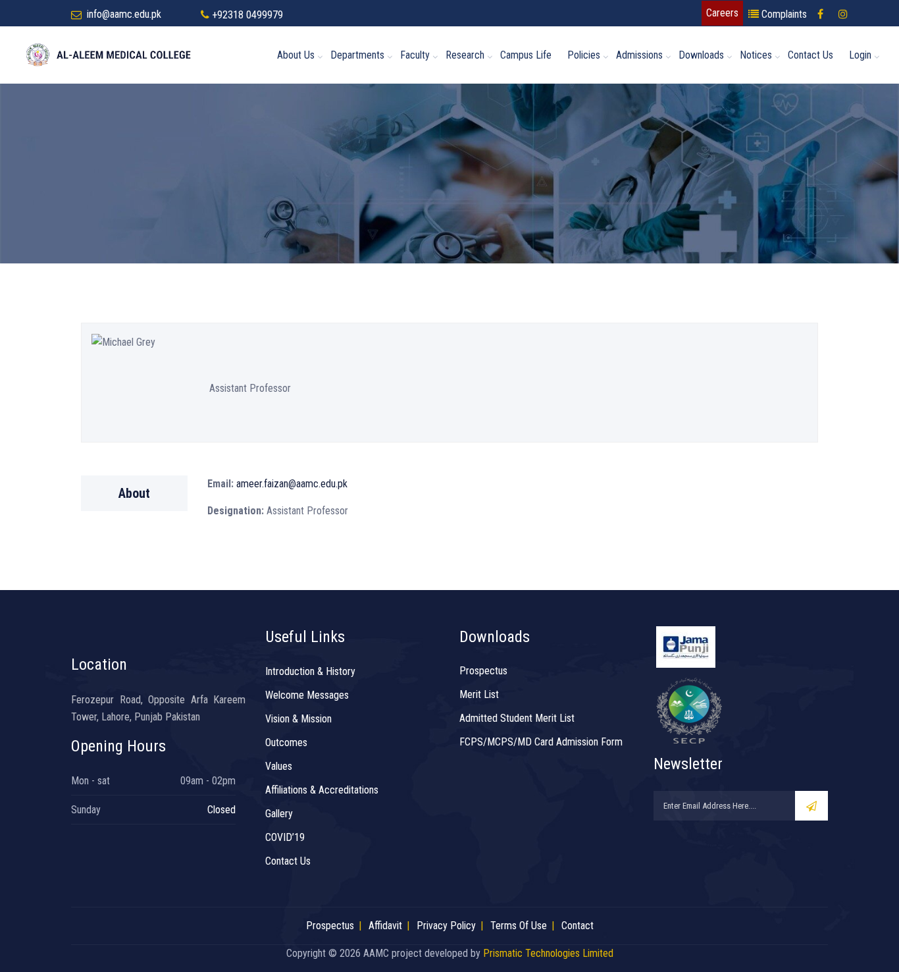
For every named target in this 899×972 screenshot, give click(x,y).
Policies (583, 55)
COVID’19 (285, 837)
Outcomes (286, 742)
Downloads (701, 55)
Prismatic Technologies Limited (548, 953)
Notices (756, 55)
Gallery (279, 813)
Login (860, 55)
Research (465, 55)
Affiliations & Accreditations (321, 790)
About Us (296, 55)
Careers (722, 13)
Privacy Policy (446, 925)
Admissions (639, 55)
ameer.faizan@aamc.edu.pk (290, 483)
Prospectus (483, 670)
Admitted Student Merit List (517, 718)
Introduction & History (310, 671)
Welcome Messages (307, 695)
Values (278, 766)
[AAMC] (120, 55)
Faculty (415, 55)
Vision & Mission (298, 719)
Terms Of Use (518, 925)
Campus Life (526, 55)
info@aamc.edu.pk (124, 14)
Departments (357, 55)
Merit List (479, 694)
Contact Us (810, 55)
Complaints (783, 14)
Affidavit (385, 925)
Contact (577, 925)
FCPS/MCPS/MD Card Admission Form (541, 742)
